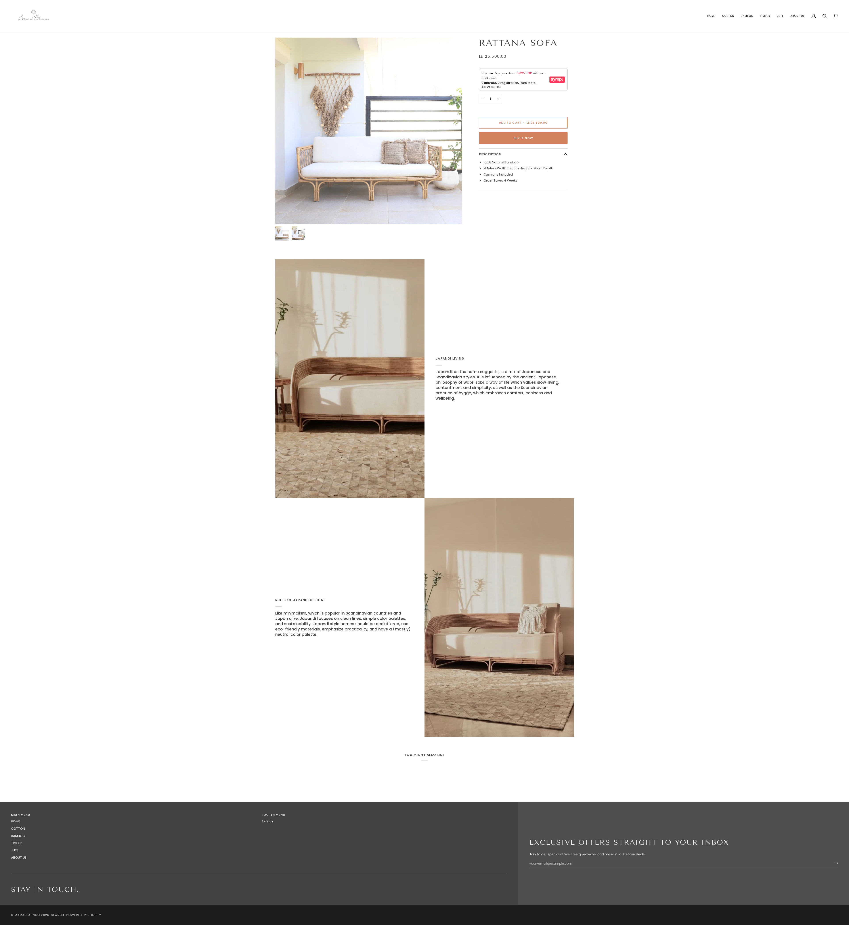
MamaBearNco (27, 915)
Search (267, 821)
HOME (15, 821)
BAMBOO (18, 836)
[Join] (834, 863)
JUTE (14, 850)
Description (490, 154)
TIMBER (16, 843)
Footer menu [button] (273, 815)
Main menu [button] (20, 815)
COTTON (18, 828)
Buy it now (523, 138)
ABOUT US (19, 857)
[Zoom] (368, 131)
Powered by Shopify (83, 915)
